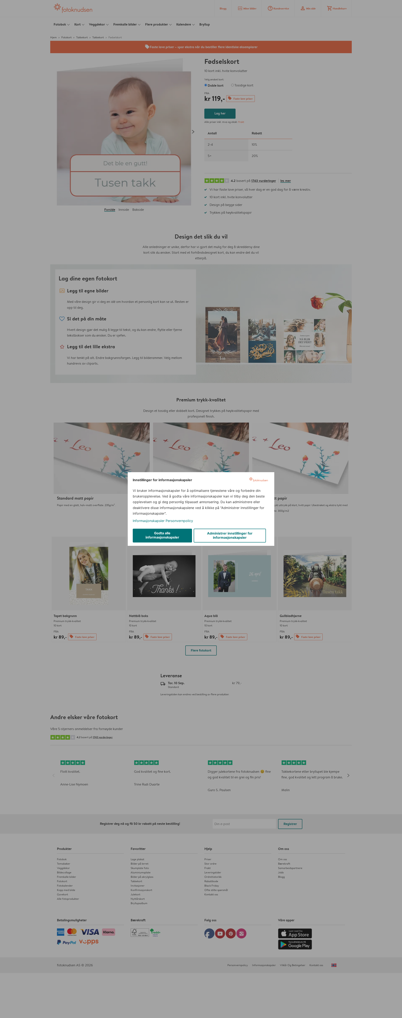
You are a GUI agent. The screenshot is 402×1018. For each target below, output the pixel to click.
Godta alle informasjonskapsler (162, 535)
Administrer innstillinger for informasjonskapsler (230, 535)
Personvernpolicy (179, 521)
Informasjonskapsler (149, 521)
